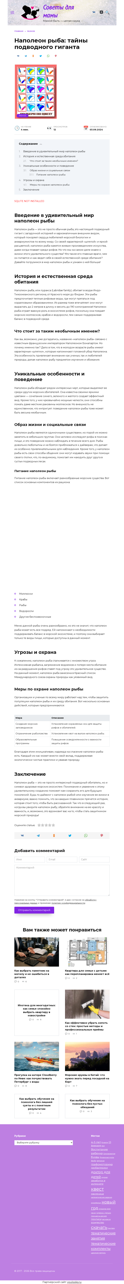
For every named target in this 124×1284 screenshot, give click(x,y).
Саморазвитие (109, 1154)
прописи (96, 1219)
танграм (111, 1228)
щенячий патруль (98, 1253)
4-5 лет (96, 1142)
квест (97, 1189)
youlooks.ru (74, 1282)
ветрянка (100, 1161)
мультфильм (96, 1203)
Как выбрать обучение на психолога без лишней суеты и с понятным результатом (36, 1103)
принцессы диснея (99, 1216)
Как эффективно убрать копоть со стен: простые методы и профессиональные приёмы (86, 1026)
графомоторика (102, 1164)
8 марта (105, 1143)
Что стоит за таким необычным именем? (54, 161)
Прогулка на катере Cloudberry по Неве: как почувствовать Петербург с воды (35, 1078)
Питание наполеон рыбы (50, 174)
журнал (104, 1177)
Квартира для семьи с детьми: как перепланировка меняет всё (87, 972)
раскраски (106, 1219)
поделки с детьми (103, 1213)
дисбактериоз (99, 1167)
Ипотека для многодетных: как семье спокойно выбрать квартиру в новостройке (36, 1010)
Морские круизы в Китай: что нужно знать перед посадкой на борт (87, 1078)
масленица (97, 1194)
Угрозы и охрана (33, 180)
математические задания (101, 1197)
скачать (99, 1227)
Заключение (31, 189)
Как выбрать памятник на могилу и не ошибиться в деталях (31, 974)
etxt (103, 1146)
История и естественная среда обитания (49, 156)
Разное (22, 116)
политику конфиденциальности (68, 903)
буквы (95, 1157)
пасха (93, 1213)
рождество (97, 1222)
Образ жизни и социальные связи (50, 170)
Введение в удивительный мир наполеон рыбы (54, 151)
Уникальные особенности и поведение (48, 165)
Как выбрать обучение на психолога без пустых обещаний (87, 1104)
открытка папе (105, 1209)
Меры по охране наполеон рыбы (50, 184)
